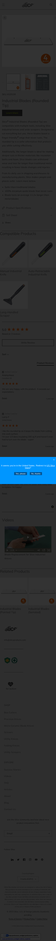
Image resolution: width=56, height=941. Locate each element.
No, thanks (36, 474)
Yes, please (21, 474)
